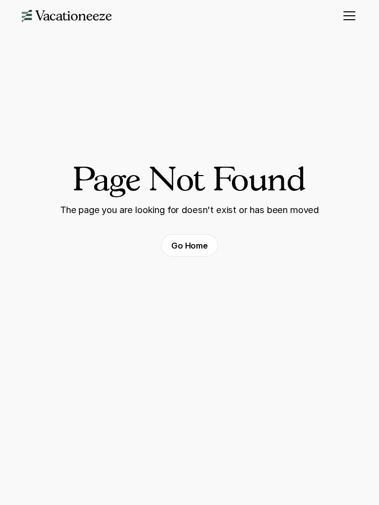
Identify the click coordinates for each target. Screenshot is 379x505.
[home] (67, 16)
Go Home (189, 246)
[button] (348, 16)
